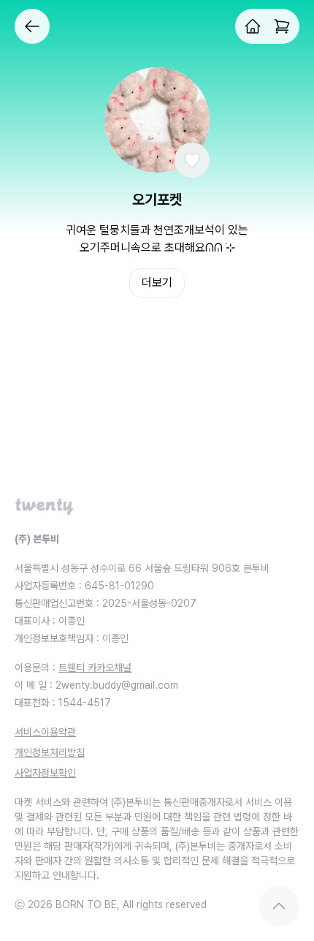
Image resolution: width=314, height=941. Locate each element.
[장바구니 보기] (282, 26)
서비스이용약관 (45, 732)
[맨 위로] (279, 905)
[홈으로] (252, 26)
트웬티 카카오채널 (94, 667)
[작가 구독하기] (192, 160)
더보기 (157, 283)
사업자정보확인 (45, 773)
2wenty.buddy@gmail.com (116, 685)
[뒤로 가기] (32, 26)
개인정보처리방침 (50, 752)
